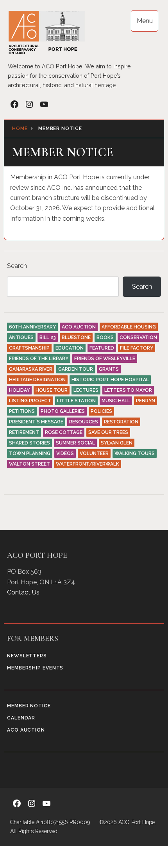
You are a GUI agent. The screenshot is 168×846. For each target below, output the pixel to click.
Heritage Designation (37, 379)
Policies (101, 411)
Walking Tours (134, 453)
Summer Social (75, 443)
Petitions (22, 411)
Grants (109, 369)
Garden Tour (75, 369)
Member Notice (29, 706)
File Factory (136, 348)
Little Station (76, 400)
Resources (83, 422)
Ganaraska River (30, 369)
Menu (145, 21)
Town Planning (29, 453)
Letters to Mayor (128, 390)
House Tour (52, 390)
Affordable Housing (129, 327)
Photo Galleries (63, 411)
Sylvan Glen (116, 443)
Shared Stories (29, 443)
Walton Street (29, 464)
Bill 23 (47, 337)
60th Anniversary (32, 327)
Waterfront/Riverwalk (87, 464)
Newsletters (27, 656)
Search (17, 266)
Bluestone (76, 337)
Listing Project (30, 400)
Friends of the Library (38, 358)
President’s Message (36, 422)
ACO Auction (79, 327)
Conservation (138, 337)
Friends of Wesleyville (104, 358)
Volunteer (94, 453)
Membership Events (35, 668)
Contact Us (23, 592)
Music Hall (116, 400)
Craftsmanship (29, 348)
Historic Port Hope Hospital (110, 379)
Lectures (85, 390)
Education (69, 348)
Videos (65, 453)
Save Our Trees (108, 432)
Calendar (21, 718)
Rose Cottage (63, 432)
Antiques (21, 337)
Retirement (24, 432)
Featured (101, 348)
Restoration (121, 422)
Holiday (19, 390)
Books (105, 337)
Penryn (145, 400)
